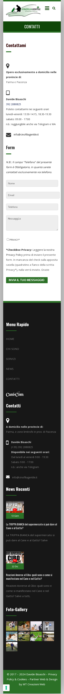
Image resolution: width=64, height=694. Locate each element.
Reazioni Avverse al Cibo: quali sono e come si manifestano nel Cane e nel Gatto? (29, 576)
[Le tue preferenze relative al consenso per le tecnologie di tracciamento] (6, 687)
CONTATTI (13, 379)
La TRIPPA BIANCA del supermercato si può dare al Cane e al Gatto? (31, 526)
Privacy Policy (14, 254)
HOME (10, 339)
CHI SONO (12, 349)
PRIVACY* (15, 239)
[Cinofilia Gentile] (24, 10)
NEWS (10, 369)
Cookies (22, 679)
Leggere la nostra (30, 249)
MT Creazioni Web (34, 684)
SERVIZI (11, 359)
